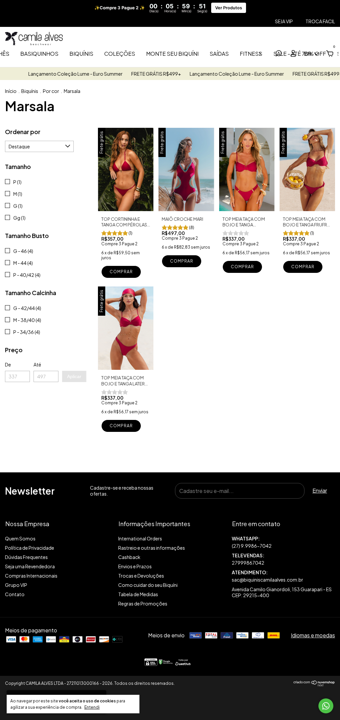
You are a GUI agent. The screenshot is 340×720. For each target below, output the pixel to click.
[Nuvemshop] (314, 684)
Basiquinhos (39, 53)
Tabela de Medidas (138, 594)
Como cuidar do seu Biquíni (148, 585)
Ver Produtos (228, 7)
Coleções (119, 53)
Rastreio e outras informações (151, 548)
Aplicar (74, 376)
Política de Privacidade (29, 548)
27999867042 (248, 563)
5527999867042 (283, 542)
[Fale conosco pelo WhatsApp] (325, 705)
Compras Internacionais (31, 576)
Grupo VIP (16, 585)
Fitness (251, 53)
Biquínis (81, 53)
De (8, 364)
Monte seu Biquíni (172, 53)
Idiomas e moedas (313, 635)
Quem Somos (20, 538)
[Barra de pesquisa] (278, 54)
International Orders (140, 538)
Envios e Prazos (135, 566)
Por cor (51, 91)
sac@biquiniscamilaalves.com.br (267, 580)
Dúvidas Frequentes (26, 557)
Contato (15, 594)
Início (11, 91)
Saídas (219, 53)
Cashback (129, 557)
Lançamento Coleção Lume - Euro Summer (64, 74)
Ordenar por (23, 131)
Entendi (92, 707)
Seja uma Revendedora (30, 566)
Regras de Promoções (142, 603)
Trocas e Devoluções (141, 576)
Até (37, 364)
